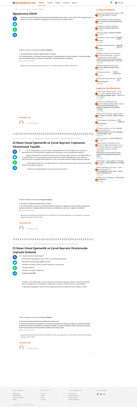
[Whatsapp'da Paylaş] (15, 29)
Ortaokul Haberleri (27, 56)
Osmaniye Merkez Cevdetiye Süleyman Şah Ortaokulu (38, 54)
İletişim (74, 3)
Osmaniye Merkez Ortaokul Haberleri (66, 56)
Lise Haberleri (72, 393)
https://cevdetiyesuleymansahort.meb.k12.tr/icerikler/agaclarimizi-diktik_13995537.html (52, 65)
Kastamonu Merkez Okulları (67, 326)
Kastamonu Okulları (50, 326)
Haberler (41, 3)
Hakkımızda (16, 393)
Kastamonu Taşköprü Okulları (35, 208)
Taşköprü (30, 138)
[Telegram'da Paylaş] (15, 35)
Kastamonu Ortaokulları (53, 208)
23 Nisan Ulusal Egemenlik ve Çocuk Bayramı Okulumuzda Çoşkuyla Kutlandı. (55, 244)
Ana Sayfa (15, 9)
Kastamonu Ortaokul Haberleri (44, 206)
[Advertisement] (56, 34)
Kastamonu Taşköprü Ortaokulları (73, 208)
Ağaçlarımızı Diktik (38, 9)
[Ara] (111, 3)
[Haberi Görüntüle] (20, 150)
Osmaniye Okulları (85, 56)
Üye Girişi (43, 399)
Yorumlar (66, 3)
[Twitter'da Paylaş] (15, 24)
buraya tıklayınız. (47, 50)
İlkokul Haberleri (73, 397)
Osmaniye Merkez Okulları (27, 58)
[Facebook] (97, 394)
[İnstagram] (104, 394)
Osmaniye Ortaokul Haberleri (43, 56)
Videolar (50, 3)
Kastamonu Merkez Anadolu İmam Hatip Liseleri (48, 328)
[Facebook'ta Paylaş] (15, 18)
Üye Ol (42, 397)
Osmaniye (23, 9)
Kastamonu (23, 138)
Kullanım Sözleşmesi (18, 397)
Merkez (29, 9)
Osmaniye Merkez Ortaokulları (63, 58)
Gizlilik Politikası (17, 395)
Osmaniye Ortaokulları (44, 58)
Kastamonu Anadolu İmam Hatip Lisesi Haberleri (61, 324)
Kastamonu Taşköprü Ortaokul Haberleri (68, 206)
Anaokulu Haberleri (73, 399)
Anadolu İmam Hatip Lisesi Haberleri (33, 324)
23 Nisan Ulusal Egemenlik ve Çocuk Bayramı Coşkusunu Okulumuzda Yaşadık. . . (57, 138)
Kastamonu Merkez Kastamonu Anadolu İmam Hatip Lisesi (40, 321)
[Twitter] (101, 394)
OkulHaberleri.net (25, 2)
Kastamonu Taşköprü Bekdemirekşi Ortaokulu (36, 203)
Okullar (57, 3)
